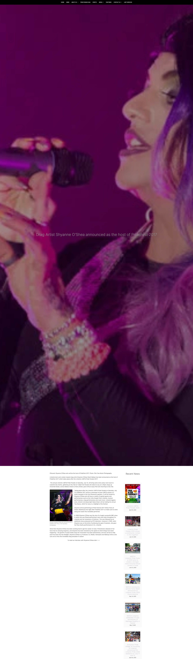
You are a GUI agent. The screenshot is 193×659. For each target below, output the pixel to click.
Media (100, 2)
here (98, 540)
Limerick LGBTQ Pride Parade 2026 (132, 507)
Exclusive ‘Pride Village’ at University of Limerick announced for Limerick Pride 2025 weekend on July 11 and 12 (132, 650)
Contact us (117, 2)
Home (62, 2)
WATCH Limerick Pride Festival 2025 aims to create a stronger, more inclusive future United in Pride (132, 561)
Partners (108, 2)
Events (95, 2)
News (67, 2)
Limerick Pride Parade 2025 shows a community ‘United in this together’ (132, 532)
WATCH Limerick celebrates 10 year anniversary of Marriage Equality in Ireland (133, 619)
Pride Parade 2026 (85, 2)
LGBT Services (128, 2)
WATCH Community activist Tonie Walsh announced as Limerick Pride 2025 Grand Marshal (133, 590)
